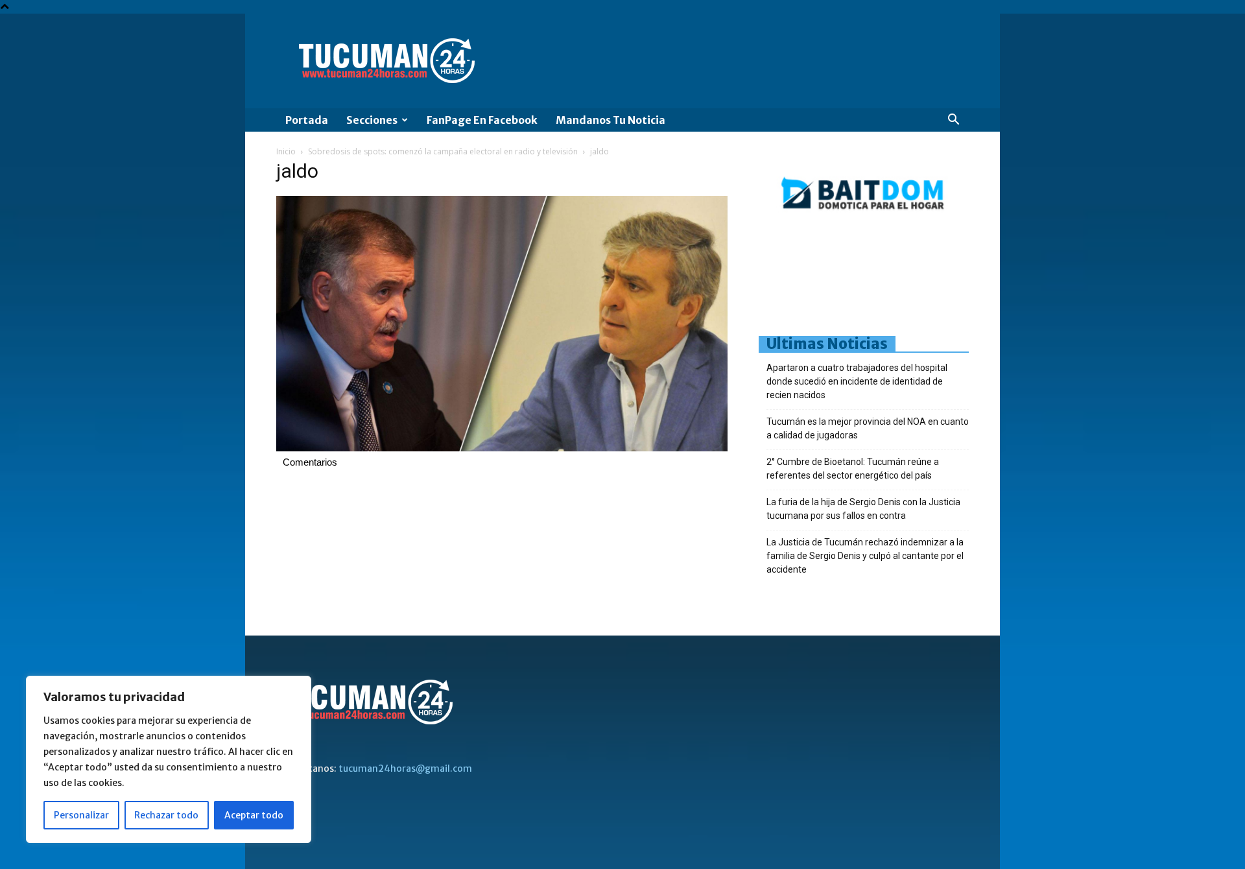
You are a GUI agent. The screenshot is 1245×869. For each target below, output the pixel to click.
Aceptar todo (253, 815)
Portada (306, 119)
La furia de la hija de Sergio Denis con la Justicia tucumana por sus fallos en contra (863, 509)
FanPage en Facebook (482, 119)
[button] (953, 121)
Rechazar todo (166, 815)
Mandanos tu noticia (610, 119)
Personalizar (81, 815)
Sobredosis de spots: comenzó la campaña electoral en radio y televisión (443, 151)
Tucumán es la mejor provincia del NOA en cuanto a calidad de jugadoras (867, 428)
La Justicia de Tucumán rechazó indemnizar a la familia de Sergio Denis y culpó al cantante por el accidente (865, 556)
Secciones (371, 119)
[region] (168, 759)
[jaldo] (502, 448)
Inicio (286, 151)
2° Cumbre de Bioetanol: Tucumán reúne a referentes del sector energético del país (852, 469)
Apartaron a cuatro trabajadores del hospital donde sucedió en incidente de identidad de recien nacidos (856, 381)
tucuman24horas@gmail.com (405, 768)
